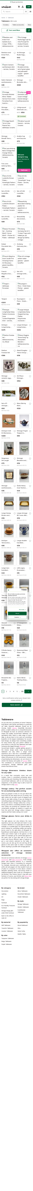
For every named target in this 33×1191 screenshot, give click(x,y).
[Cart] (19, 7)
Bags (2, 900)
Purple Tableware (6, 944)
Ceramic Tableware (7, 931)
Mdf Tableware (5, 925)
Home (3, 18)
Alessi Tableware (22, 891)
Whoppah (22, 746)
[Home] (8, 6)
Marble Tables (22, 934)
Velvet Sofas (21, 931)
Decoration (4, 891)
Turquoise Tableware (7, 938)
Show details (21, 609)
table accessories (17, 860)
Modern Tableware (23, 907)
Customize (16, 617)
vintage (25, 761)
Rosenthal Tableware (24, 894)
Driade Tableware (23, 897)
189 (22, 691)
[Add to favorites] (14, 52)
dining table (28, 876)
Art (2, 897)
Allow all (17, 613)
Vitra (19, 928)
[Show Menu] (30, 11)
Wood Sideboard (22, 925)
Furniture (4, 903)
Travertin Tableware (7, 928)
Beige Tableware (6, 941)
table (16, 784)
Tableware (11, 18)
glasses (14, 728)
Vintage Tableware (23, 904)
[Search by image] (26, 11)
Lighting (3, 894)
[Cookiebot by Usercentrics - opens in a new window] (22, 590)
